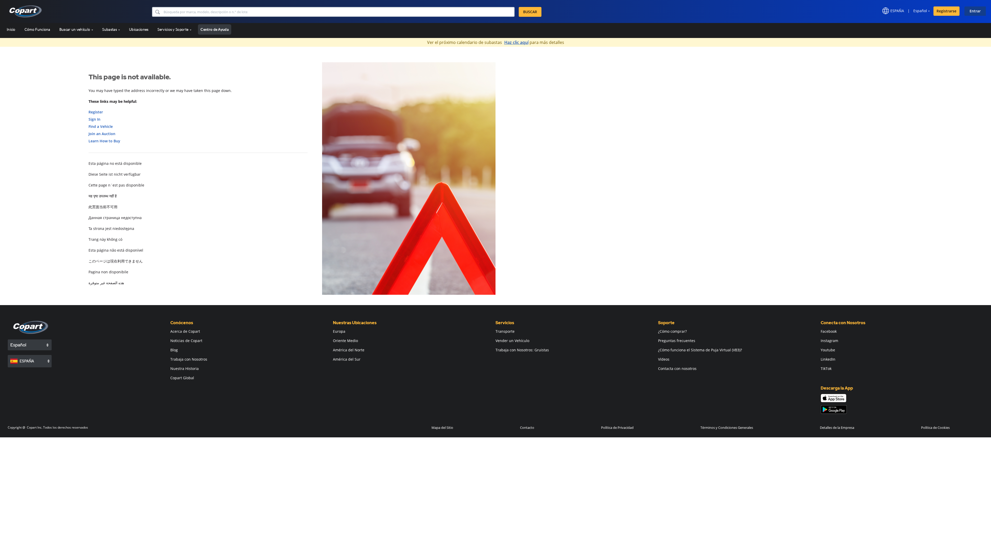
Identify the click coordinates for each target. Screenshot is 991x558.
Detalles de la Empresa (837, 427)
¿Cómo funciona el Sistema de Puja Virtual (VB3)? (700, 349)
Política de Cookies (935, 427)
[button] (157, 12)
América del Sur (347, 359)
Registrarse (946, 11)
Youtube (828, 349)
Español (920, 10)
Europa (339, 331)
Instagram (829, 340)
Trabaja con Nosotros (188, 359)
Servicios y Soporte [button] (173, 29)
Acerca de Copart (185, 331)
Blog (174, 349)
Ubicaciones (138, 29)
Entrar (975, 11)
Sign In (94, 119)
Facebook (829, 331)
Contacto (527, 427)
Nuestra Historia (184, 368)
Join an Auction (102, 133)
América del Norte (348, 349)
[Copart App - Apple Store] (833, 398)
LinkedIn (828, 359)
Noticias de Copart (186, 340)
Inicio (11, 29)
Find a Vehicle (101, 126)
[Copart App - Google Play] (834, 409)
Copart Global (182, 377)
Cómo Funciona (37, 29)
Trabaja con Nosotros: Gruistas (522, 349)
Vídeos (663, 359)
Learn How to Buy (104, 140)
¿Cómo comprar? (672, 331)
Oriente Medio (345, 340)
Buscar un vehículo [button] (75, 29)
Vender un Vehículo (512, 340)
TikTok (826, 368)
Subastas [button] (110, 29)
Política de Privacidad (617, 427)
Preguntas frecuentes (676, 340)
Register (96, 112)
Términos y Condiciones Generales (726, 427)
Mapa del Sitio (442, 427)
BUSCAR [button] (530, 11)
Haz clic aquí (516, 42)
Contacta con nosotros (677, 368)
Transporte (505, 331)
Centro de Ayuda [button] (215, 29)
